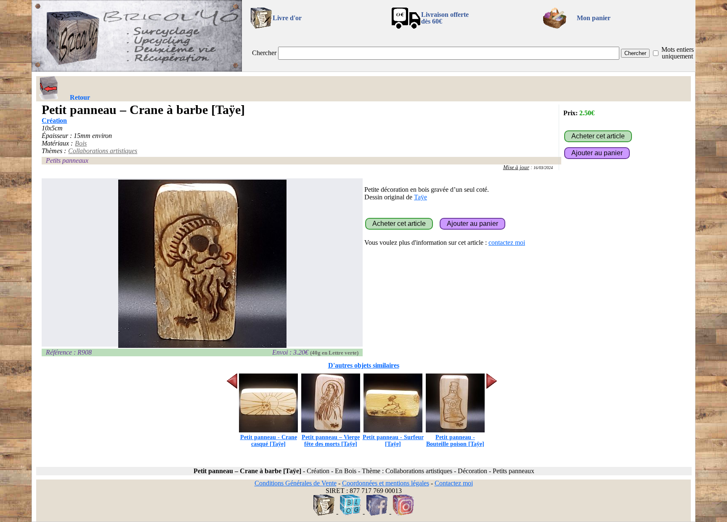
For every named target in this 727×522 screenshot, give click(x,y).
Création (54, 120)
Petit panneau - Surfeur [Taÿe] (393, 440)
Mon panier (593, 17)
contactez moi (506, 242)
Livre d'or (287, 17)
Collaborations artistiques (102, 150)
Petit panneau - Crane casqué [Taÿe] (268, 440)
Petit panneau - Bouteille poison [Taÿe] (455, 440)
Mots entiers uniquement (677, 53)
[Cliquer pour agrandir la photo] (202, 264)
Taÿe (420, 197)
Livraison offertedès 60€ (445, 18)
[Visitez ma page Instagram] (403, 513)
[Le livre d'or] (323, 513)
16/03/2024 (543, 167)
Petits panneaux (67, 160)
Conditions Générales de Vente (296, 483)
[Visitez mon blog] (350, 513)
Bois (81, 143)
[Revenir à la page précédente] (48, 87)
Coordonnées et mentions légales (385, 483)
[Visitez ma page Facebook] (376, 513)
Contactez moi (454, 483)
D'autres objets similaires (363, 365)
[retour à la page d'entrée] (137, 69)
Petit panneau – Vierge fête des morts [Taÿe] (331, 440)
